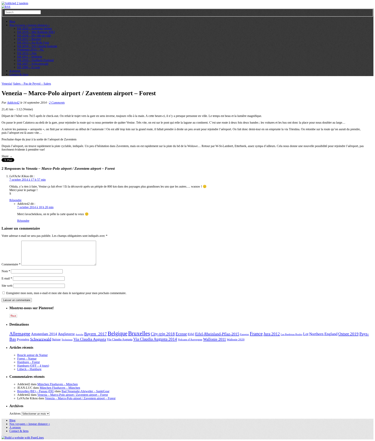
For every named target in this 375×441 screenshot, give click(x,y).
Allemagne (19, 333)
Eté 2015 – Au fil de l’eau (33, 42)
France (256, 333)
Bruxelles (139, 333)
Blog (12, 420)
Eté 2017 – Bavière (29, 39)
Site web (7, 285)
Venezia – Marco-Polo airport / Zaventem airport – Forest (72, 394)
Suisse (56, 339)
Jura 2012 (271, 334)
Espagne (244, 334)
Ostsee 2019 (348, 334)
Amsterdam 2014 (44, 334)
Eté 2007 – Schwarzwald (32, 63)
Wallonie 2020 (236, 339)
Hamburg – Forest (28, 362)
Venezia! (7, 83)
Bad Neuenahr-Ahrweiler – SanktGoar (85, 391)
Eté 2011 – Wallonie (29, 56)
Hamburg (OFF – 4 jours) (33, 365)
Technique (67, 339)
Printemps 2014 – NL (30, 49)
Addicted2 (13, 102)
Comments (57, 102)
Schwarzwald (40, 339)
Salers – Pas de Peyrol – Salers (32, 83)
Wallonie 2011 (214, 339)
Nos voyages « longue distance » (29, 25)
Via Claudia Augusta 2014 (155, 339)
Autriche (79, 334)
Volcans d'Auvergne (190, 339)
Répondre (15, 200)
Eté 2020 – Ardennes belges (34, 28)
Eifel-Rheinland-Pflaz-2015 (217, 334)
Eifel (191, 334)
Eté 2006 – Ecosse (28, 67)
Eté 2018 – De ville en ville (34, 35)
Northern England (323, 334)
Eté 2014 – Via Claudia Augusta (37, 46)
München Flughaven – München (57, 384)
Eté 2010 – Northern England (35, 60)
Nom (6, 271)
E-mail (7, 278)
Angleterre (66, 334)
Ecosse (181, 334)
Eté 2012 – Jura (27, 53)
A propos (15, 427)
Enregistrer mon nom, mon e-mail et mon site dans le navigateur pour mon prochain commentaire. (66, 293)
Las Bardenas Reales (291, 334)
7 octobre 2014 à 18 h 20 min (35, 207)
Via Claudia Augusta (89, 339)
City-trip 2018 (163, 333)
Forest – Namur (27, 358)
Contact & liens (18, 74)
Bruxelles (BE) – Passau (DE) (35, 391)
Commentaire (11, 264)
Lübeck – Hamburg (29, 369)
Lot (305, 334)
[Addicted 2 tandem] (15, 3)
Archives (15, 413)
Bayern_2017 (95, 333)
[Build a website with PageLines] (23, 437)
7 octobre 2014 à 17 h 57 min (27, 179)
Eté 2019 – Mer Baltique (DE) (36, 32)
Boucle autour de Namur (32, 355)
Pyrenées (23, 339)
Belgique (117, 333)
